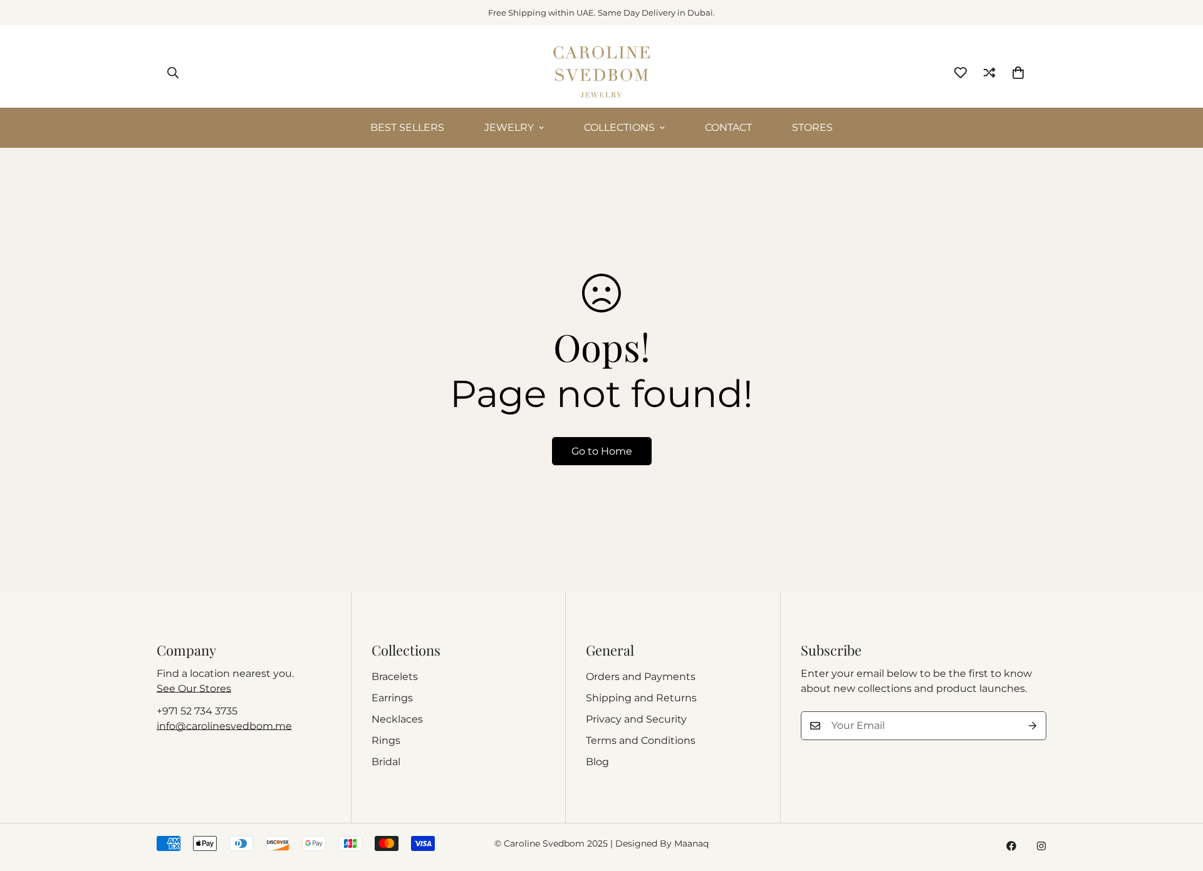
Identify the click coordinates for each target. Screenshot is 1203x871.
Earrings (392, 698)
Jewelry (509, 127)
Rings (386, 740)
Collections (619, 127)
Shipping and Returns (641, 698)
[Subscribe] (1032, 725)
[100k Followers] (1041, 846)
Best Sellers (407, 127)
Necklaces (397, 719)
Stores (812, 127)
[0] (1018, 72)
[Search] (173, 72)
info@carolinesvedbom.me (224, 726)
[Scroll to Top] (1178, 802)
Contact (728, 127)
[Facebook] (1011, 846)
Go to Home (601, 451)
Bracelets (395, 677)
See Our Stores (194, 688)
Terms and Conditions (640, 740)
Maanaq (691, 843)
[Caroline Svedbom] (601, 73)
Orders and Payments (640, 677)
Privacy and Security (636, 719)
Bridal (386, 762)
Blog (597, 762)
